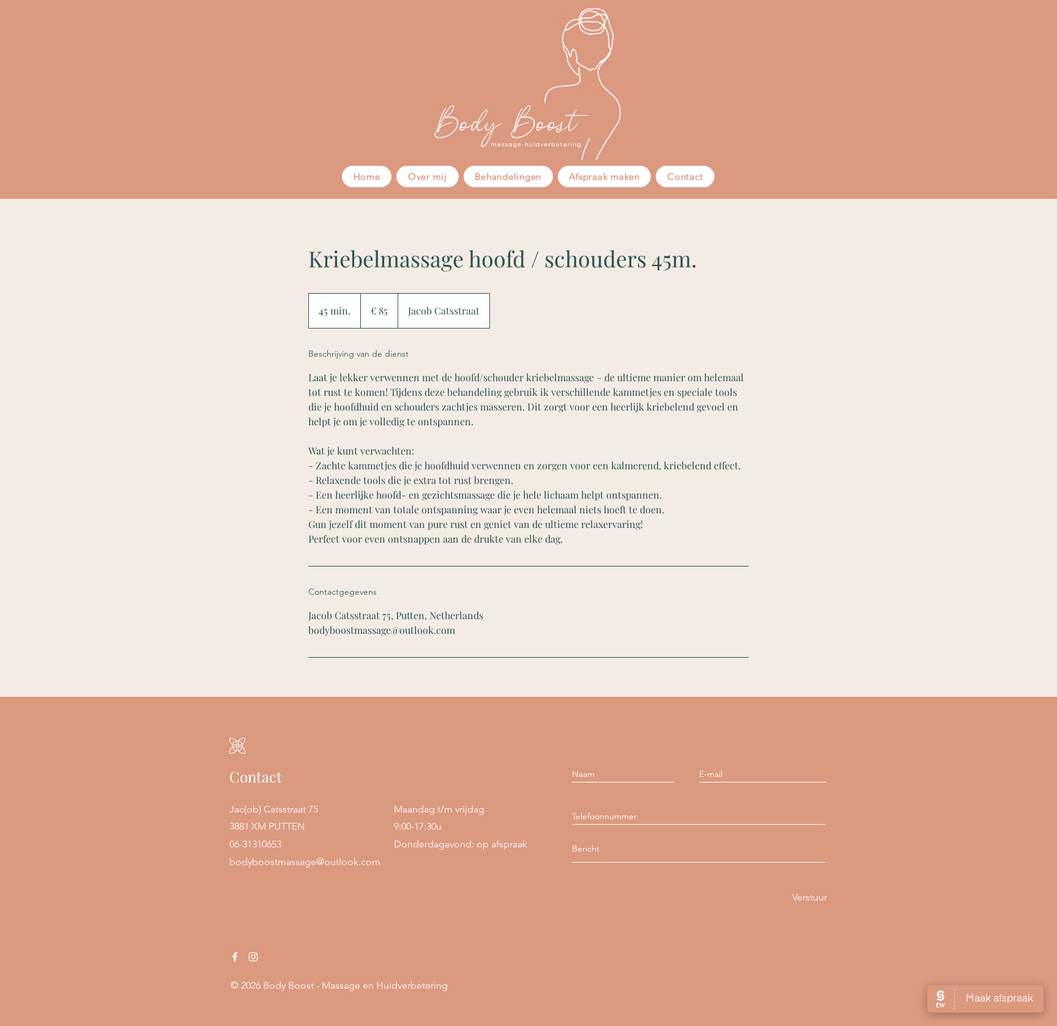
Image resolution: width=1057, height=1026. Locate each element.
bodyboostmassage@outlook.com (304, 862)
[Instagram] (253, 957)
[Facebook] (235, 957)
